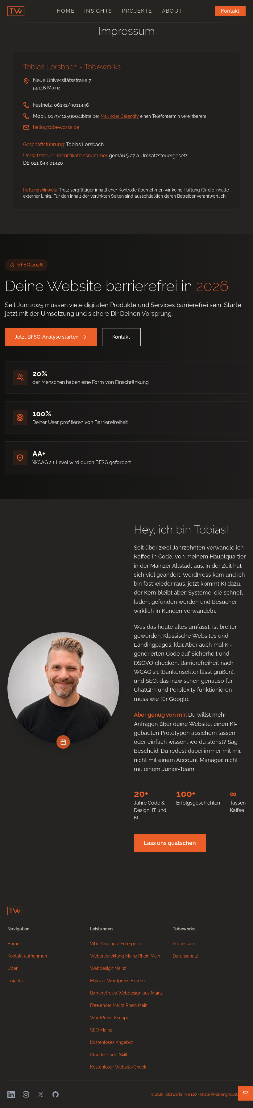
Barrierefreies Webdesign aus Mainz (126, 993)
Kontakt (230, 11)
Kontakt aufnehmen (27, 956)
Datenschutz (185, 956)
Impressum (184, 943)
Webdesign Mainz (108, 968)
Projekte (137, 11)
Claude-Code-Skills (110, 1054)
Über (12, 968)
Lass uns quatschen (170, 843)
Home (66, 11)
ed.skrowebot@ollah (56, 127)
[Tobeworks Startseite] (15, 11)
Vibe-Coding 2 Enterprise (115, 943)
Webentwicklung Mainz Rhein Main (125, 956)
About (172, 11)
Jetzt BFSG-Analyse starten (46, 337)
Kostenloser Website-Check (118, 1067)
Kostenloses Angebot (111, 1042)
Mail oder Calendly (120, 116)
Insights (98, 11)
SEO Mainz (101, 1030)
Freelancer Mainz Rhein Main (118, 1005)
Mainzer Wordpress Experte (118, 980)
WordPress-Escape (109, 1017)
